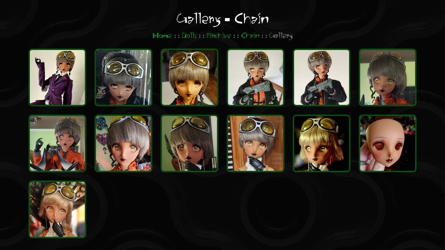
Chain (250, 36)
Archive (219, 36)
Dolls (189, 36)
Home (162, 36)
